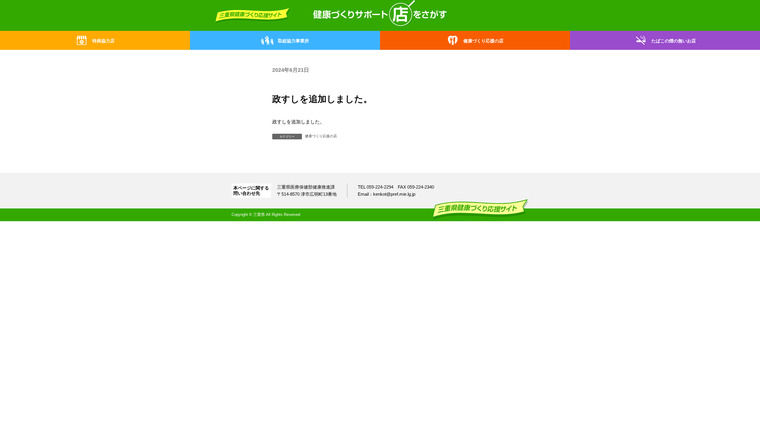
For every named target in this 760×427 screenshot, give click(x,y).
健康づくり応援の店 (321, 136)
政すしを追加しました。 (298, 121)
